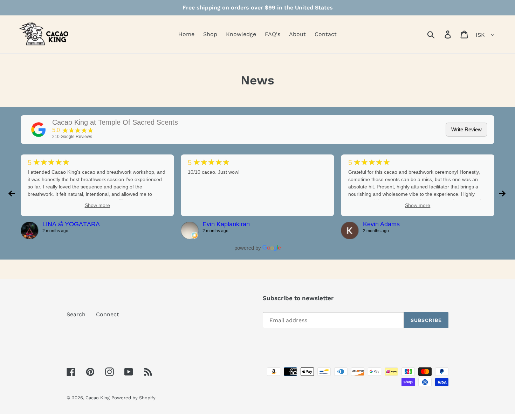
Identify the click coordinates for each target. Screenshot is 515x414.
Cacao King (97, 397)
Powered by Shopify (133, 397)
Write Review (466, 129)
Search (76, 314)
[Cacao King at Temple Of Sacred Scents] (38, 129)
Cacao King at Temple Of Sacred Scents (115, 122)
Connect (107, 314)
